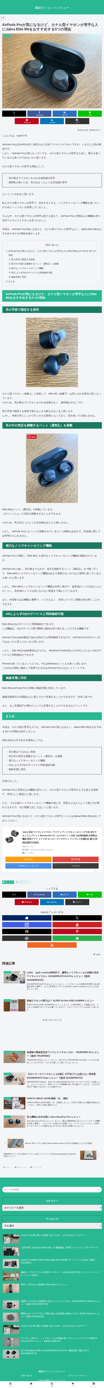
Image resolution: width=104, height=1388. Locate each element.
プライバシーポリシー (77, 1375)
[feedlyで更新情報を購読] (77, 938)
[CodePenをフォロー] (26, 938)
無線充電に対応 (18, 277)
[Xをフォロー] (77, 918)
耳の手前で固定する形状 (23, 259)
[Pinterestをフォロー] (77, 931)
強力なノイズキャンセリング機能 (27, 268)
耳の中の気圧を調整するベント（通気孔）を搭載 (35, 264)
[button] (77, 121)
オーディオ (9, 882)
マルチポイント (24, 882)
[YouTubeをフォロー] (77, 924)
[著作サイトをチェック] (26, 918)
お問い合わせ (26, 1375)
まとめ (11, 281)
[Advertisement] (52, 1032)
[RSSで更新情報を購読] (52, 945)
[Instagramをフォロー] (26, 924)
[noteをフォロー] (26, 931)
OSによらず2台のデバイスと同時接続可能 (31, 272)
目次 (48, 245)
